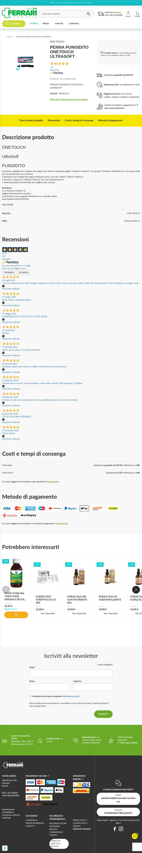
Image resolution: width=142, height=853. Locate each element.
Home (9, 37)
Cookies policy (80, 823)
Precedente (9, 272)
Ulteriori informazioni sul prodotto (69, 99)
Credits (76, 826)
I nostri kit (58, 24)
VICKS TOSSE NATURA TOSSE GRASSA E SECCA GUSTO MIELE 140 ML (14, 599)
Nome (32, 681)
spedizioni (54, 826)
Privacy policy (80, 820)
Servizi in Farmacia (35, 823)
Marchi (46, 24)
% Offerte (34, 24)
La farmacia (74, 24)
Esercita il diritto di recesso (56, 843)
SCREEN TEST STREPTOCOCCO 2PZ (46, 600)
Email (32, 668)
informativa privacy (71, 696)
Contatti (30, 826)
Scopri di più (53, 482)
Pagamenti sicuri (57, 824)
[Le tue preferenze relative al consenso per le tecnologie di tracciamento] (4, 848)
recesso (53, 829)
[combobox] (66, 14)
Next (136, 590)
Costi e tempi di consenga (79, 120)
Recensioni (54, 120)
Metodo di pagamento (110, 120)
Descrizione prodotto (31, 120)
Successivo (23, 272)
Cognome (77, 681)
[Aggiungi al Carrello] (16, 615)
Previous (6, 590)
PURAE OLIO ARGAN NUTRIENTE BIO (77, 600)
